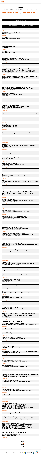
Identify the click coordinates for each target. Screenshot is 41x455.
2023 (22, 444)
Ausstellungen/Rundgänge (20, 9)
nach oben (37, 447)
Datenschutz (14, 452)
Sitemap (21, 452)
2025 (22, 441)
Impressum (7, 452)
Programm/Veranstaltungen (9, 9)
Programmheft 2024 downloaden (20, 20)
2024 (22, 443)
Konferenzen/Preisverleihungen (31, 9)
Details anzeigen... (5, 30)
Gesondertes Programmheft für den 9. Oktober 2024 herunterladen (20, 25)
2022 (22, 446)
